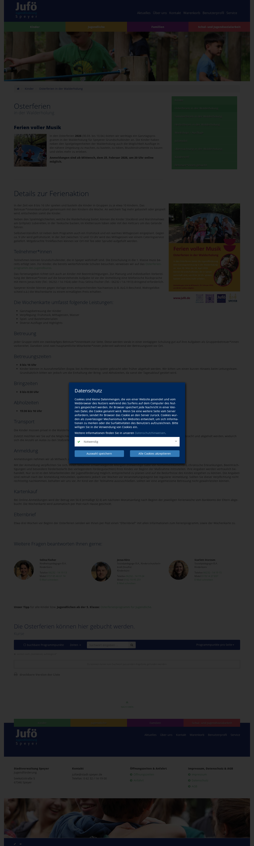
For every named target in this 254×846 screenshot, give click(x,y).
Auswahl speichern (99, 453)
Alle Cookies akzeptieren (155, 453)
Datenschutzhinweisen (150, 433)
